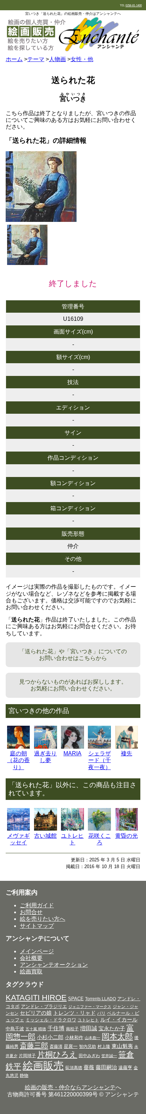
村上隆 (103, 1046)
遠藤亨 (125, 1067)
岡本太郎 (117, 1036)
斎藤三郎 (34, 1045)
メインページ (37, 951)
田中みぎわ (89, 1055)
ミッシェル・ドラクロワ (51, 1019)
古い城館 (45, 836)
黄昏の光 (126, 836)
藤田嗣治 (106, 1067)
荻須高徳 (73, 1067)
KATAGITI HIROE (36, 997)
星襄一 (71, 1046)
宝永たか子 (112, 1028)
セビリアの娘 (36, 1013)
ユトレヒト (88, 1020)
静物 (24, 1075)
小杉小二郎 (50, 1037)
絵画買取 (31, 971)
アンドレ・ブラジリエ (44, 1006)
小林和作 (74, 1037)
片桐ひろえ (57, 1054)
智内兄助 (87, 1046)
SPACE (76, 998)
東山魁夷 (122, 1046)
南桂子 (72, 1028)
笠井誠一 (109, 1056)
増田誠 (88, 1028)
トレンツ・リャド (74, 1013)
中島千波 (15, 1028)
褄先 (126, 753)
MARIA (72, 753)
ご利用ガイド (37, 905)
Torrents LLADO (100, 998)
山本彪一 (92, 1038)
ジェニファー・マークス (89, 1006)
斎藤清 (56, 1046)
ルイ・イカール (118, 1019)
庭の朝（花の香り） (18, 760)
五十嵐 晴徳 (36, 1029)
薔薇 (89, 1067)
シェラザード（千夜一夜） (99, 760)
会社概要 (31, 958)
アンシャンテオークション (54, 965)
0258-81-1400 (133, 5)
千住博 (55, 1028)
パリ (101, 1013)
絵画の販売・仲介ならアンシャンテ (70, 1087)
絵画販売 (43, 1065)
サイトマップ (37, 926)
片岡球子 (27, 1055)
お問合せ (31, 912)
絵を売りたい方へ (42, 919)
